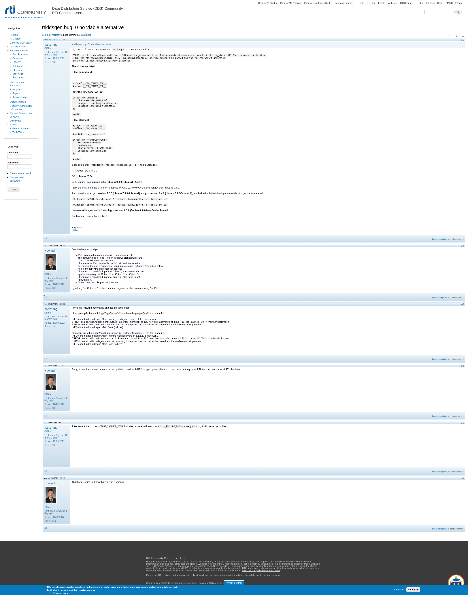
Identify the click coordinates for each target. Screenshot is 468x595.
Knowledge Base (19, 50)
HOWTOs (17, 62)
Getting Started (18, 46)
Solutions (17, 66)
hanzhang (50, 44)
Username (13, 152)
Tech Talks (18, 132)
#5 (462, 422)
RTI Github (405, 3)
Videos (13, 124)
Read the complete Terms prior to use (261, 570)
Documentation (18, 101)
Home (8, 17)
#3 (462, 304)
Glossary (17, 70)
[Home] (26, 7)
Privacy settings (234, 582)
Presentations (19, 97)
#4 (462, 366)
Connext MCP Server (290, 3)
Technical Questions (33, 17)
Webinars (392, 3)
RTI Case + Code (434, 3)
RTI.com (360, 3)
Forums (16, 17)
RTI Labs (418, 3)
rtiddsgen (76, 230)
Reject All (413, 589)
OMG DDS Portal (454, 3)
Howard (49, 250)
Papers (16, 93)
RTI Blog (371, 3)
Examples (17, 58)
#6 (462, 478)
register (56, 34)
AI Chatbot (15, 38)
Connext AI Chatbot (267, 3)
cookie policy (190, 575)
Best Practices (20, 54)
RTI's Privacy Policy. (58, 593)
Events (381, 3)
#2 (462, 246)
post (84, 187)
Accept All (398, 589)
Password (13, 162)
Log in (45, 34)
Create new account (20, 173)
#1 (462, 39)
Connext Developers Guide (317, 3)
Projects (16, 89)
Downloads (15, 120)
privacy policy (171, 575)
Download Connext (343, 3)
